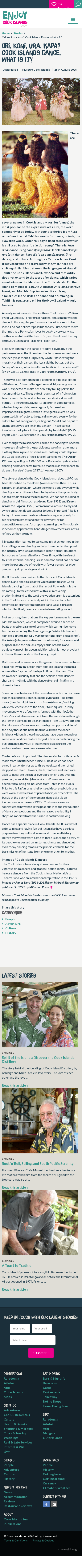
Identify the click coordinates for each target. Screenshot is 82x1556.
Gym (7, 1451)
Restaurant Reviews (18, 1506)
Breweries (50, 1383)
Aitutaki (9, 1383)
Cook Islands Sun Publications (16, 1521)
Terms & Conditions (16, 1540)
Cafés (47, 1387)
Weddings (11, 1437)
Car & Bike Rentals (17, 1415)
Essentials (51, 1460)
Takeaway (50, 1397)
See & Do (10, 1405)
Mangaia (49, 1433)
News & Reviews (15, 1487)
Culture (10, 928)
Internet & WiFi (14, 1447)
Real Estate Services (18, 1442)
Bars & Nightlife (54, 1378)
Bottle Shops (52, 1401)
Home (6, 33)
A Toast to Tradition (17, 1266)
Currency (49, 1483)
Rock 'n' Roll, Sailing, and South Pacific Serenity (38, 1164)
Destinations (13, 1374)
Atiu (7, 1387)
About (8, 1514)
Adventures (12, 1410)
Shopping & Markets (18, 1428)
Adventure (13, 923)
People (10, 919)
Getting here (52, 1474)
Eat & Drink (51, 1374)
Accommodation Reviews (15, 1499)
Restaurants (51, 1392)
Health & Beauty (15, 1424)
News (8, 1492)
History (10, 933)
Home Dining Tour (55, 1406)
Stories (18, 33)
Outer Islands (13, 1392)
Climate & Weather (56, 1488)
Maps (8, 1397)
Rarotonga (11, 1378)
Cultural (9, 1419)
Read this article (14, 1085)
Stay (46, 1415)
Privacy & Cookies (43, 1540)
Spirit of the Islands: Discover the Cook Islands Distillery (38, 1060)
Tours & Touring (15, 1433)
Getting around (54, 1478)
